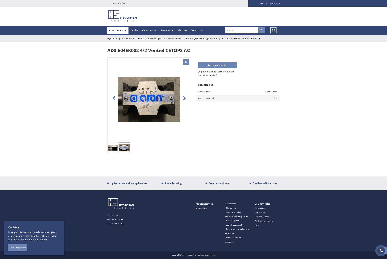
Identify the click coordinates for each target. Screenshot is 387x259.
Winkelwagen (260, 208)
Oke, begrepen (18, 247)
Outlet (134, 30)
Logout (257, 225)
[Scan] (273, 30)
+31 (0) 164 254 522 (120, 3)
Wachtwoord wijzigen (264, 221)
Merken (182, 30)
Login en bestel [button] (218, 65)
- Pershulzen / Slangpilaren (236, 216)
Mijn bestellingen (262, 216)
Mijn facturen (260, 212)
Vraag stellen (201, 208)
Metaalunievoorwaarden (205, 255)
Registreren (275, 3)
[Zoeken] (261, 30)
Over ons (147, 30)
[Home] (149, 16)
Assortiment (116, 30)
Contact (195, 30)
